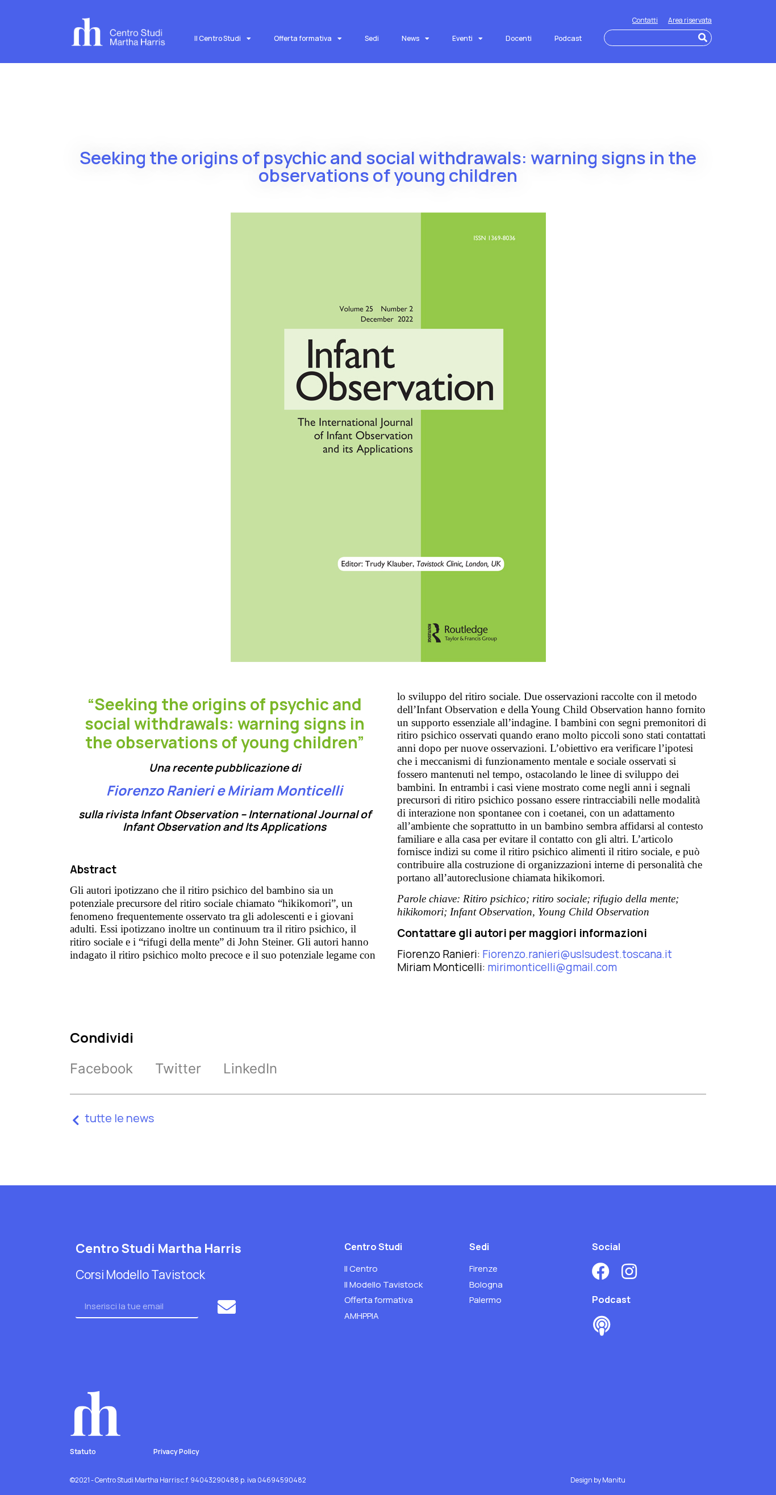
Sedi (372, 38)
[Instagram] (629, 1271)
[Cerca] (703, 37)
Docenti (519, 38)
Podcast (568, 38)
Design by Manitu (597, 1480)
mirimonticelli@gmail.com (552, 967)
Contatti (645, 20)
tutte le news (119, 1118)
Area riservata (690, 20)
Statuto (83, 1451)
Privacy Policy (176, 1451)
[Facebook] (601, 1271)
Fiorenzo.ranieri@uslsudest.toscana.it (577, 954)
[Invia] (228, 1307)
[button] (101, 1068)
